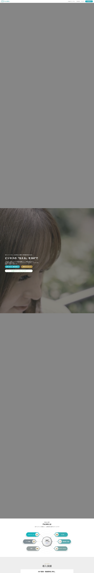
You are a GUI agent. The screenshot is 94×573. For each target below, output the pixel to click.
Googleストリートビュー (71, 1)
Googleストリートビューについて (18, 270)
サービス (82, 1)
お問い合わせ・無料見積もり (12, 266)
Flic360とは (78, 1)
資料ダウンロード (27, 266)
